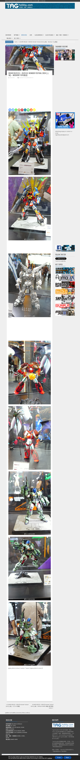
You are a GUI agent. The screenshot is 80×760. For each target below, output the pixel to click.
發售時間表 (8, 35)
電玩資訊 (9, 38)
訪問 (31, 35)
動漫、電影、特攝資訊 (61, 35)
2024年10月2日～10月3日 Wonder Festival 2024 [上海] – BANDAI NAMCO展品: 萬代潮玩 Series (42, 706)
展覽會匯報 (24, 35)
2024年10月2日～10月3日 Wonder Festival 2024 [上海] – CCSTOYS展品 (17, 705)
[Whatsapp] (16, 110)
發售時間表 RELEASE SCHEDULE (14, 724)
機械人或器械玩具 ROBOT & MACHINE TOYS (41, 45)
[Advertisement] (40, 21)
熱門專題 (16, 35)
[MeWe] (25, 110)
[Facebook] (10, 110)
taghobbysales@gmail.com (62, 135)
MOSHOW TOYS (22, 77)
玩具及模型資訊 (39, 35)
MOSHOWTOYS (29, 77)
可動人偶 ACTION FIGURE (11, 45)
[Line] (28, 110)
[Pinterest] (22, 110)
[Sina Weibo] (34, 110)
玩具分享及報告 (49, 35)
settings (50, 758)
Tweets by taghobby (60, 261)
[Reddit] (31, 110)
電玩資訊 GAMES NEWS (12, 739)
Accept (59, 757)
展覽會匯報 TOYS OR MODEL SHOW (24, 45)
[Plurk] (19, 110)
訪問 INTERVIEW (10, 729)
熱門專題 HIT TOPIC (11, 725)
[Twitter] (13, 110)
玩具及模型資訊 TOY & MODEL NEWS (15, 730)
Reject (67, 757)
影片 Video (16, 38)
